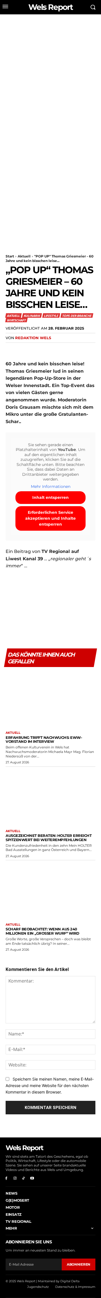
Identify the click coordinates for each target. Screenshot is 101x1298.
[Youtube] (32, 1178)
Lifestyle (51, 316)
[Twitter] (24, 349)
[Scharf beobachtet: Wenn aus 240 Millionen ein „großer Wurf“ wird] (50, 890)
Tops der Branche (76, 316)
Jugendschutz (38, 1287)
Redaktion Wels (33, 337)
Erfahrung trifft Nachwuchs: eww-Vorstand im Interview (44, 739)
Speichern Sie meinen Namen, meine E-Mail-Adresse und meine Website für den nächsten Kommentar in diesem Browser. (50, 1085)
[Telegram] (75, 349)
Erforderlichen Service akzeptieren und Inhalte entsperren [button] (50, 518)
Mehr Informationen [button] (50, 486)
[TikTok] (24, 1178)
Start (10, 256)
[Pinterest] (37, 349)
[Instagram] (15, 1178)
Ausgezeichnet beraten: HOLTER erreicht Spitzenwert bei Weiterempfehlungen (48, 837)
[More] (89, 349)
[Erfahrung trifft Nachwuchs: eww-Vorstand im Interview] (50, 698)
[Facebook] (11, 349)
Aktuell (24, 256)
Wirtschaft (16, 320)
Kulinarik (32, 316)
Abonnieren (78, 1264)
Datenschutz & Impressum (75, 1287)
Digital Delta (69, 1281)
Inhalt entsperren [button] (50, 497)
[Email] (62, 349)
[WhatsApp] (50, 349)
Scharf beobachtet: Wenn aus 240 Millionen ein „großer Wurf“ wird (42, 931)
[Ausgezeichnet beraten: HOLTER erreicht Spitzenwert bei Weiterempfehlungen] (50, 797)
